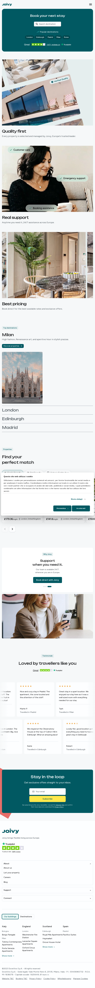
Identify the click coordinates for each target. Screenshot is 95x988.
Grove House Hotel (51, 942)
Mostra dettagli (77, 499)
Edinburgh (40, 37)
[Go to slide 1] (46, 586)
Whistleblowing (64, 978)
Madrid (50, 37)
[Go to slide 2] (48, 586)
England (26, 926)
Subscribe (47, 798)
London (29, 37)
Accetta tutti (80, 508)
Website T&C (60, 805)
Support (7, 890)
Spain (65, 926)
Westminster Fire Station (29, 936)
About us (8, 868)
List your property (12, 872)
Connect (8, 898)
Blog (6, 882)
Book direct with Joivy (47, 580)
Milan (58, 37)
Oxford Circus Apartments (28, 949)
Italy (4, 926)
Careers (7, 877)
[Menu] (90, 4)
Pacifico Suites (69, 935)
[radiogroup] (18, 916)
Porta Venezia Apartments (8, 949)
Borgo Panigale (8, 935)
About (6, 863)
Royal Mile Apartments (53, 935)
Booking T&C (21, 978)
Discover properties (11, 346)
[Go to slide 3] (50, 586)
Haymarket (47, 938)
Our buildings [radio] (10, 916)
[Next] (12, 529)
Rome (66, 37)
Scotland (47, 926)
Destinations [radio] (26, 916)
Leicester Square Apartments (29, 942)
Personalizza (61, 508)
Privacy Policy (59, 807)
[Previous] (5, 529)
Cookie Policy (49, 978)
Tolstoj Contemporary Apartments (12, 943)
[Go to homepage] (7, 4)
